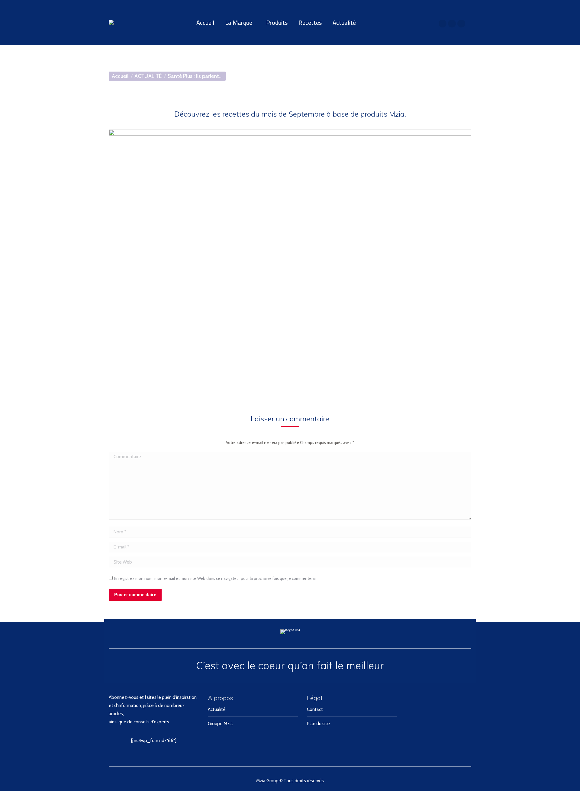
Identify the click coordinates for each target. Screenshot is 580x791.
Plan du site (318, 723)
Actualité (217, 709)
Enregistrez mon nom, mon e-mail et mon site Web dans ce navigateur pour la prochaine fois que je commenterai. (215, 578)
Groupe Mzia (220, 723)
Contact (315, 709)
